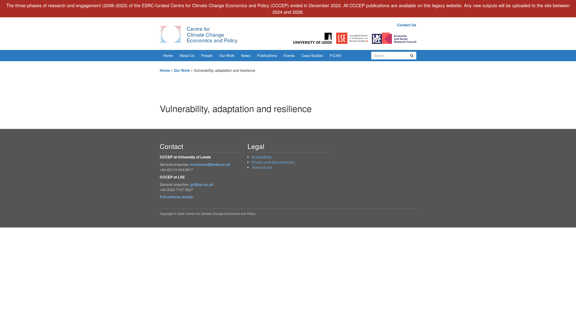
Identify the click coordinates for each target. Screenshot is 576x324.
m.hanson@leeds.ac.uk (210, 164)
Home (168, 55)
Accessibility (262, 157)
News (245, 55)
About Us (187, 55)
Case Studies (312, 55)
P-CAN (335, 55)
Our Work (226, 55)
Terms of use (262, 167)
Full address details (176, 196)
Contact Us (406, 24)
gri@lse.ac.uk (201, 184)
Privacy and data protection (273, 162)
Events (289, 55)
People (207, 55)
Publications (267, 55)
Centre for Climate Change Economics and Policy (212, 34)
